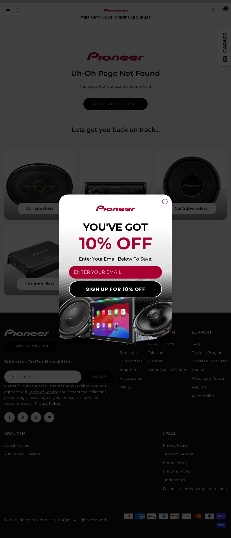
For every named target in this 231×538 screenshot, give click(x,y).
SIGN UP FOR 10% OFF (115, 289)
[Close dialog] (164, 201)
